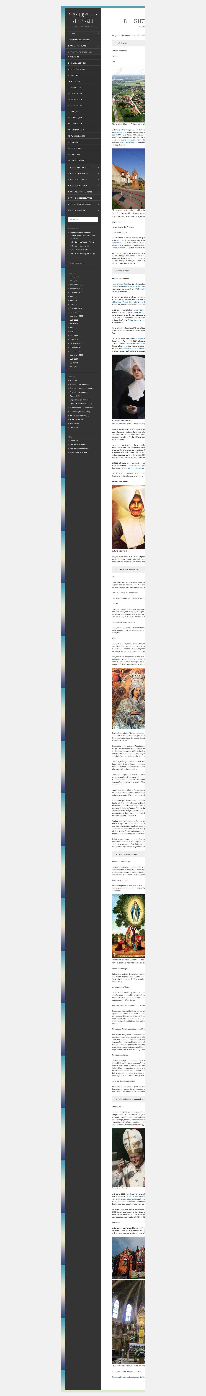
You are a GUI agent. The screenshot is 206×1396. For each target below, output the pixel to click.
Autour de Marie (76, 396)
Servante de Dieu (144, 1209)
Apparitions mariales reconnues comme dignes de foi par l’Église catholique (82, 235)
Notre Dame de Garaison (79, 246)
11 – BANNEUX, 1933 (75, 124)
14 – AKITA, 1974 (74, 142)
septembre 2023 (76, 285)
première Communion (141, 310)
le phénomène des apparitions (81, 408)
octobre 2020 (75, 312)
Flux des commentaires (79, 449)
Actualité (73, 380)
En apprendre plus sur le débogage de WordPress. (131, 1377)
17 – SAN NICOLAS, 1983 (76, 160)
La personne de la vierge (79, 400)
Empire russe (117, 243)
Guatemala (123, 286)
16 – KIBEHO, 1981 (74, 154)
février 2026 (75, 277)
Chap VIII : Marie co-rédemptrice (80, 198)
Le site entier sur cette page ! (79, 40)
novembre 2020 (76, 308)
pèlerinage (121, 145)
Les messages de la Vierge (80, 411)
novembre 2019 (76, 347)
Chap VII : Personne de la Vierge (80, 192)
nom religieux (118, 284)
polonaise (141, 286)
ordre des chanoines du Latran (125, 1199)
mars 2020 (74, 339)
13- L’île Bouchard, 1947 (76, 136)
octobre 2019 (75, 351)
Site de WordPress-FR (78, 452)
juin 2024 (73, 281)
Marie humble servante (79, 250)
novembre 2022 (76, 292)
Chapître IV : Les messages (78, 174)
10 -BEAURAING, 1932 (75, 118)
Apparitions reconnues (78, 392)
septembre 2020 (76, 316)
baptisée (117, 302)
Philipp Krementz (134, 320)
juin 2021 (73, 300)
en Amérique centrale (138, 348)
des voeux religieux (144, 338)
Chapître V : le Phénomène (78, 180)
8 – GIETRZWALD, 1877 (75, 105)
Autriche (128, 245)
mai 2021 (73, 304)
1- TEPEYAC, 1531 (74, 57)
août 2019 (74, 359)
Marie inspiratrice (76, 419)
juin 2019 (73, 367)
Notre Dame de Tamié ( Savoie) (82, 242)
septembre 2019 (76, 355)
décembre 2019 (76, 343)
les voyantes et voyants (79, 415)
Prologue (72, 34)
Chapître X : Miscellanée (77, 210)
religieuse (133, 286)
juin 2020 (73, 328)
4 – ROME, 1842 (73, 75)
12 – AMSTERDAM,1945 (76, 130)
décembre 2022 (76, 289)
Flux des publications (78, 445)
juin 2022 (73, 296)
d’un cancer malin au (136, 468)
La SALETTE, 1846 (74, 81)
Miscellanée (74, 423)
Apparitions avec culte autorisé (82, 388)
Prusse (120, 245)
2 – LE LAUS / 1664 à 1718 (77, 63)
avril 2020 (74, 336)
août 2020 (74, 320)
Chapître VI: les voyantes (77, 186)
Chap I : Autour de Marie (77, 46)
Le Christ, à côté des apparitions (82, 404)
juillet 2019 (74, 363)
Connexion (74, 441)
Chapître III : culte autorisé (78, 168)
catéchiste (119, 437)
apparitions (130, 142)
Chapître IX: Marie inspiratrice (79, 204)
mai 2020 (73, 332)
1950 (114, 286)
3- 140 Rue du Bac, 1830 (76, 69)
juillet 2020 (74, 324)
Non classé (74, 427)
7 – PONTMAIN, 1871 (75, 99)
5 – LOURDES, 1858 (74, 87)
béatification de (135, 1196)
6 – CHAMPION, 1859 (75, 93)
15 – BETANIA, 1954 (74, 148)
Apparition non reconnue (79, 384)
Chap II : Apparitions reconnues (80, 52)
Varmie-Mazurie (120, 132)
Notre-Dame (143, 289)
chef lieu (135, 130)
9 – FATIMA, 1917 (74, 112)
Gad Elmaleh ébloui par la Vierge (82, 254)
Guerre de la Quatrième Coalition (133, 140)
